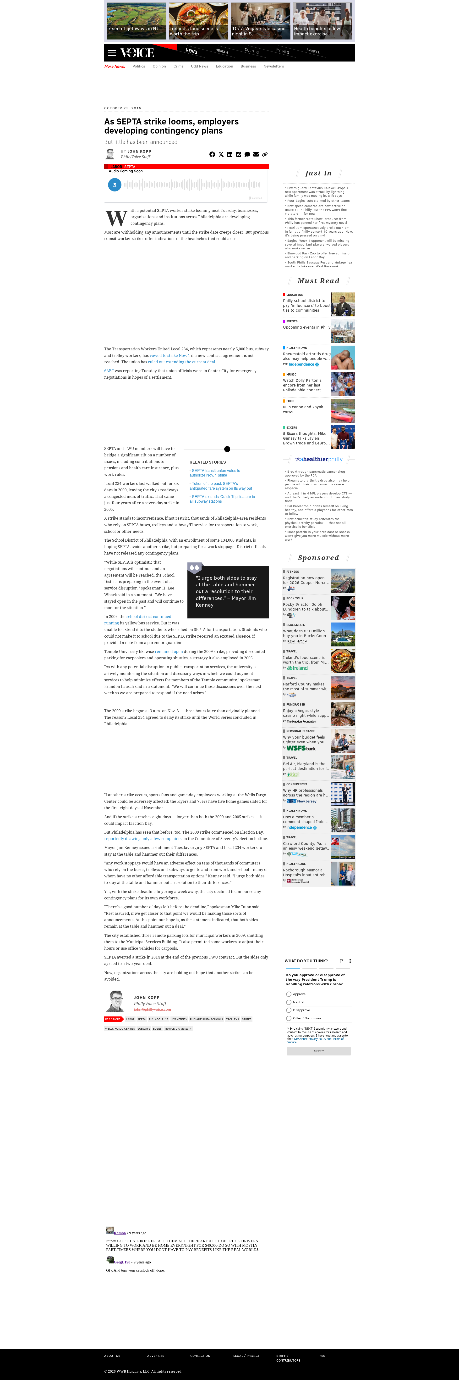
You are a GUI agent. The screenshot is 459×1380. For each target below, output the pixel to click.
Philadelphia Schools (206, 1019)
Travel (291, 651)
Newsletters (274, 65)
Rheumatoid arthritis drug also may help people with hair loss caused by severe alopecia (317, 484)
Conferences (296, 784)
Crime (178, 65)
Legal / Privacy (246, 1355)
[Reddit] (238, 155)
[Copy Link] (265, 155)
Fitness (292, 571)
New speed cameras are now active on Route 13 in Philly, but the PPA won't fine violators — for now (316, 209)
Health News (296, 348)
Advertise (155, 1355)
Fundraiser (295, 704)
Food (290, 401)
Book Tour (294, 598)
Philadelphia (159, 1019)
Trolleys (232, 1019)
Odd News (199, 65)
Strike (246, 1019)
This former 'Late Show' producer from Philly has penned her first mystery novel (316, 220)
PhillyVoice (137, 53)
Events (282, 51)
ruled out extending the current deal (181, 362)
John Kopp (139, 151)
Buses (157, 1028)
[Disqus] (186, 1161)
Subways (143, 1028)
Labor (116, 166)
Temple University (178, 1028)
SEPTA (129, 166)
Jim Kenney (179, 1019)
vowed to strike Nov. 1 (170, 355)
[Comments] (247, 155)
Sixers (291, 427)
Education (224, 65)
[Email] (256, 155)
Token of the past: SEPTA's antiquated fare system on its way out (221, 486)
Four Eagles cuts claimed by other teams (318, 200)
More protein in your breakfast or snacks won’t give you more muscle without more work (317, 535)
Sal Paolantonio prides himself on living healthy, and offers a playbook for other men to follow (319, 510)
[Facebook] (212, 155)
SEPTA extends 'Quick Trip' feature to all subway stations (222, 499)
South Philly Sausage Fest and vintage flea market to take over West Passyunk (318, 264)
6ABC (109, 371)
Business (248, 65)
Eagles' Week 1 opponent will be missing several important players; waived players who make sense (317, 244)
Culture (252, 51)
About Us (112, 1355)
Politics (139, 65)
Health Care (296, 864)
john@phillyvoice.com (152, 1009)
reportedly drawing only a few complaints (142, 838)
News (191, 51)
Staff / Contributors (288, 1358)
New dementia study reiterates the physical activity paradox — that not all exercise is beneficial (315, 522)
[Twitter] (221, 155)
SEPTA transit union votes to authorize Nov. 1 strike (215, 473)
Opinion (159, 65)
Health (222, 51)
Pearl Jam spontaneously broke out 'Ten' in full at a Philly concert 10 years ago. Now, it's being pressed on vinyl (319, 231)
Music (291, 374)
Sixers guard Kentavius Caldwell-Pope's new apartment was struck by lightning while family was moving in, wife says (316, 191)
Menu (112, 52)
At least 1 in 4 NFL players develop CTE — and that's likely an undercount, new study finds (318, 497)
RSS (322, 1355)
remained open (169, 651)
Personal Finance (300, 731)
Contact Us (200, 1355)
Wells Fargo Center (120, 1028)
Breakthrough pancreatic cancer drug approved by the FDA (315, 473)
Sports (313, 51)
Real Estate (295, 625)
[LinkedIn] (230, 155)
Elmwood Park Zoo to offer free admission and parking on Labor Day (318, 255)
